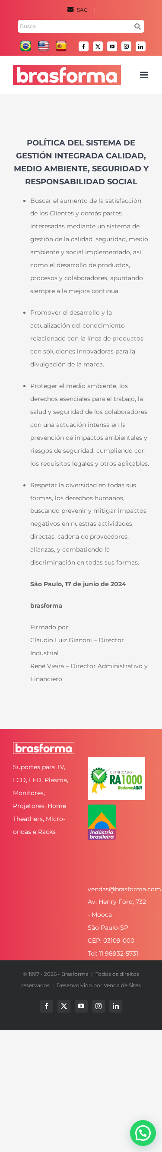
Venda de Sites (122, 985)
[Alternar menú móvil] (144, 74)
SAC (82, 9)
